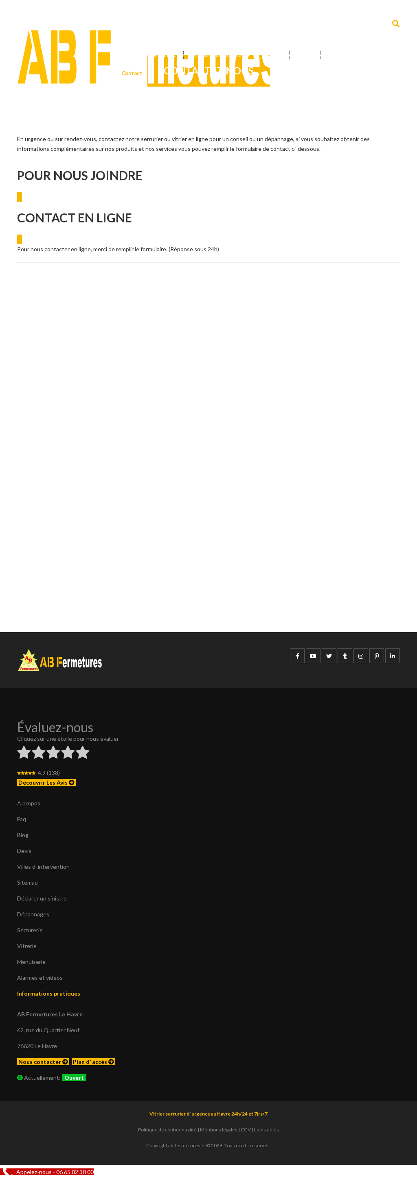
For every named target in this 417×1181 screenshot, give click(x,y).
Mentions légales (218, 1130)
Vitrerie (27, 945)
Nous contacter (40, 1061)
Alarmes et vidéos (40, 977)
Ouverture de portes (148, 55)
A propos (28, 803)
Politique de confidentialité (167, 1130)
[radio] (24, 753)
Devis (305, 55)
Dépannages (33, 914)
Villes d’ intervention (43, 866)
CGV (246, 1130)
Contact (131, 73)
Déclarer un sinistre (42, 898)
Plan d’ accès (90, 1061)
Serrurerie (30, 930)
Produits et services (219, 55)
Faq (21, 819)
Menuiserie (31, 961)
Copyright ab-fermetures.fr (175, 1145)
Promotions (344, 55)
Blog (23, 834)
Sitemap (27, 882)
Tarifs (273, 55)
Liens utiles (266, 1130)
